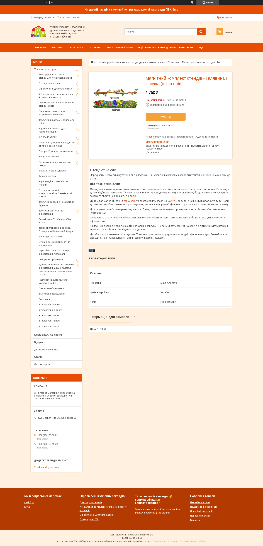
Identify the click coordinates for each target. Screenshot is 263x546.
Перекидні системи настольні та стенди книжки (56, 104)
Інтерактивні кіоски (49, 315)
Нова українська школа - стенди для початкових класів (133, 62)
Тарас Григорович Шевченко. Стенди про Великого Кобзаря (56, 229)
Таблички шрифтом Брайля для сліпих (56, 121)
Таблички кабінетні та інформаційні (51, 212)
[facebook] (90, 251)
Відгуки (38, 342)
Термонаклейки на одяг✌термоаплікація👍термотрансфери (149, 47)
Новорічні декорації (201, 511)
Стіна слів (173, 62)
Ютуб (27, 506)
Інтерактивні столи (49, 326)
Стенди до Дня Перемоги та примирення (54, 243)
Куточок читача (47, 176)
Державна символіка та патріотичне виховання (52, 113)
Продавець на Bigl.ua (131, 538)
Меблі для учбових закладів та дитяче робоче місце (56, 144)
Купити (165, 116)
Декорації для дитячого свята (56, 151)
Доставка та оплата (46, 349)
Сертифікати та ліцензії (48, 334)
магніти (172, 201)
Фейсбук (29, 502)
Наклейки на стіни (200, 502)
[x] (93, 251)
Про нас (58, 47)
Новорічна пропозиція (51, 259)
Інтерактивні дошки (49, 304)
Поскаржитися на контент (165, 541)
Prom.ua (148, 534)
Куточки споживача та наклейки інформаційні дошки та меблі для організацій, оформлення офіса (56, 269)
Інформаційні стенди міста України (53, 183)
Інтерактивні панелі (49, 320)
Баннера (195, 520)
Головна (40, 47)
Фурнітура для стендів (51, 236)
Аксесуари (44, 299)
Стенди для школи (49, 83)
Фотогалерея (42, 364)
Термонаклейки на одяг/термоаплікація (52, 130)
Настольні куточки (49, 156)
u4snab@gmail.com (48, 467)
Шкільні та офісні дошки (52, 170)
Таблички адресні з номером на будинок (56, 203)
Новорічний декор (200, 515)
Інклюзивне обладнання (52, 293)
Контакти (76, 47)
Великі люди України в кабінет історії (55, 221)
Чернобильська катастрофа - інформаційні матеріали (55, 252)
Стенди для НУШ (89, 519)
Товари (95, 47)
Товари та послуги (45, 69)
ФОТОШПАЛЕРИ (48, 137)
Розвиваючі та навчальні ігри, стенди (55, 164)
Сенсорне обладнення (51, 288)
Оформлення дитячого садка (55, 88)
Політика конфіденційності (193, 541)
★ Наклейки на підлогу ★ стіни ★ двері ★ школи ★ (56, 96)
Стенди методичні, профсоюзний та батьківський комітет (55, 193)
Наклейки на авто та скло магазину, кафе (53, 281)
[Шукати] (201, 31)
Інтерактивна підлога (50, 310)
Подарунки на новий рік (203, 506)
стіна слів (129, 201)
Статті (38, 356)
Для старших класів (91, 502)
